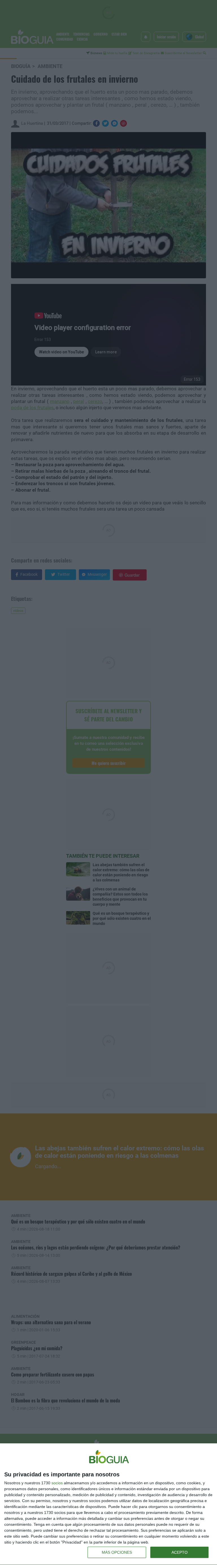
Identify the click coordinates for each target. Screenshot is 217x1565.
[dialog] (108, 1504)
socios (57, 1483)
